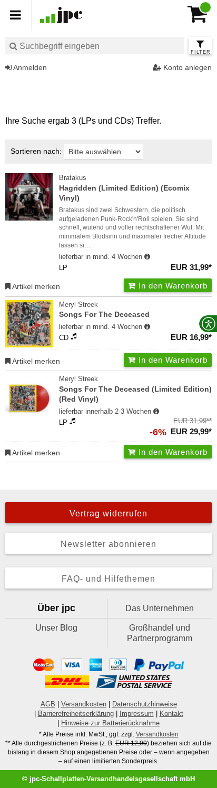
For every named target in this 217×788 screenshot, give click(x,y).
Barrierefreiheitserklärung (76, 713)
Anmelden (29, 67)
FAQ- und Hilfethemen (108, 578)
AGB (48, 704)
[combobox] (94, 45)
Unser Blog (56, 627)
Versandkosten (83, 704)
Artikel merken (35, 286)
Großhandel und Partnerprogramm (159, 633)
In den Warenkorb (172, 285)
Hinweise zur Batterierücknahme (110, 723)
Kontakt (171, 713)
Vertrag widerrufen (108, 513)
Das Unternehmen (159, 608)
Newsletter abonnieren (108, 544)
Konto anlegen (186, 67)
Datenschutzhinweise (144, 704)
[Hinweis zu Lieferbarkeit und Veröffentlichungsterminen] (147, 257)
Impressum (137, 713)
